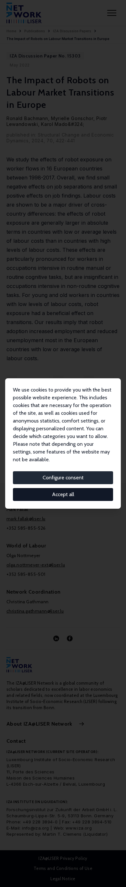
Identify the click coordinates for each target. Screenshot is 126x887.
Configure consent (63, 477)
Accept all (63, 494)
